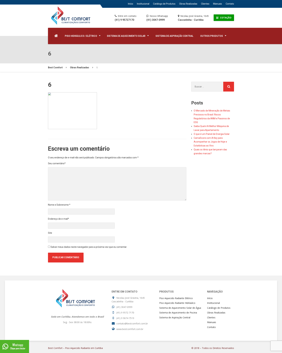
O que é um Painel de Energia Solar (212, 134)
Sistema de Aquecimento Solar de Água (180, 307)
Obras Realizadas (188, 3)
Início (130, 3)
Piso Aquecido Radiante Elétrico (176, 298)
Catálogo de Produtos (164, 3)
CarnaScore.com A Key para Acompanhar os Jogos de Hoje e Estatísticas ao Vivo (210, 142)
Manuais (217, 3)
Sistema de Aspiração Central (174, 36)
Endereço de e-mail (58, 219)
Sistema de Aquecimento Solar (126, 36)
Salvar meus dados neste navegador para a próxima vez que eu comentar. (89, 247)
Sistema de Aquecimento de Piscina (178, 312)
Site (50, 233)
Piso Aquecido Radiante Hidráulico (177, 302)
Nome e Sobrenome (59, 204)
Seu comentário (57, 163)
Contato (230, 3)
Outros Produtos (211, 36)
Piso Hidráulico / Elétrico (81, 36)
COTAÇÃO (225, 17)
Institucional (143, 3)
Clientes (205, 3)
